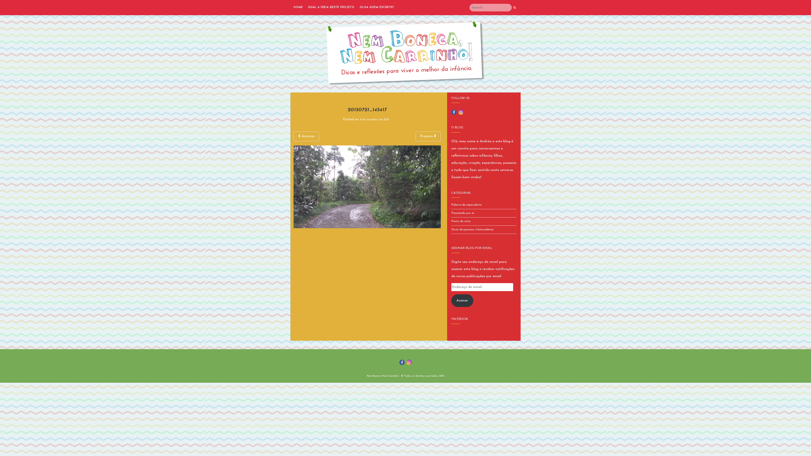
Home (298, 7)
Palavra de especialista (466, 204)
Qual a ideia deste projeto (331, 7)
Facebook (459, 319)
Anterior (308, 136)
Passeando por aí (462, 213)
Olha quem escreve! (377, 7)
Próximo (427, 136)
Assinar (462, 300)
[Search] (514, 8)
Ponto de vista (461, 221)
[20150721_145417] (367, 187)
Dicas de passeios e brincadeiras (472, 229)
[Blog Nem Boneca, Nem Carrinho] (405, 53)
